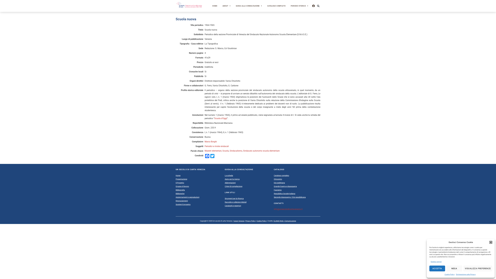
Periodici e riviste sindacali (217, 146)
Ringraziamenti (182, 201)
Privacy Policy (250, 221)
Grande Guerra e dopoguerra (285, 186)
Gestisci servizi (436, 262)
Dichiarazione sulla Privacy (466, 274)
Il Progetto (180, 183)
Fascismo (278, 190)
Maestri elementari (213, 151)
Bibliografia (180, 190)
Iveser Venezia (239, 221)
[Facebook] (313, 6)
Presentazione (181, 179)
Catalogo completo (276, 6)
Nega (454, 268)
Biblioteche (180, 194)
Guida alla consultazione (248, 6)
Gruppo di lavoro (182, 186)
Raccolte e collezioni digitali (235, 202)
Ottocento (278, 179)
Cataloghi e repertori (233, 206)
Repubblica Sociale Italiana (284, 194)
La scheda (229, 176)
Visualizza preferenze (478, 268)
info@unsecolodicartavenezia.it (288, 209)
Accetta (437, 268)
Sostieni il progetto (183, 204)
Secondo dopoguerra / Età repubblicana (290, 197)
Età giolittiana (279, 183)
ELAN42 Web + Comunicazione (285, 221)
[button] (491, 242)
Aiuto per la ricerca (232, 179)
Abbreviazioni (230, 183)
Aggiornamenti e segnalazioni (187, 197)
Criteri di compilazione (233, 186)
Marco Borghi (211, 141)
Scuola (225, 151)
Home (214, 6)
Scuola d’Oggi (220, 118)
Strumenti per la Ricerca (234, 198)
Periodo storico (298, 6)
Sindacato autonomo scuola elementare (261, 151)
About (225, 6)
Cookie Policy (450, 274)
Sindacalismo (236, 151)
